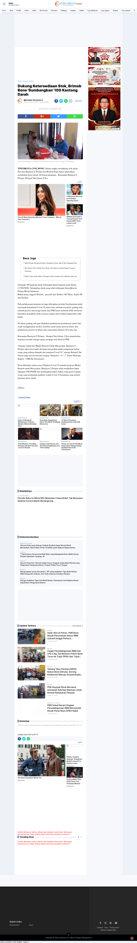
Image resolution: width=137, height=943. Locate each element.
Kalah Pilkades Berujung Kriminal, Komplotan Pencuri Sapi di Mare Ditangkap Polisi (51, 263)
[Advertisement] (68, 30)
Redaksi (100, 927)
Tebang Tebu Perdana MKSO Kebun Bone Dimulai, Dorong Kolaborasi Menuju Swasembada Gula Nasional (64, 672)
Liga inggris (105, 10)
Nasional (54, 10)
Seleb (34, 10)
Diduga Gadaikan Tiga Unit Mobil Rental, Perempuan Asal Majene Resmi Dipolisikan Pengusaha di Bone (49, 581)
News (4, 10)
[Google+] (42, 116)
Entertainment (14, 925)
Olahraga (64, 10)
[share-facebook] (56, 101)
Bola (11, 10)
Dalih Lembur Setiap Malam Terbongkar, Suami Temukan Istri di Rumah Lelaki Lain (51, 276)
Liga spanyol (126, 10)
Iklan (106, 927)
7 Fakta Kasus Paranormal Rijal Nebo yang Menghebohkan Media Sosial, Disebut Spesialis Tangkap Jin (49, 555)
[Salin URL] (71, 101)
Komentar (78, 101)
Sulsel (27, 10)
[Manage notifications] (132, 938)
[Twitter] (58, 116)
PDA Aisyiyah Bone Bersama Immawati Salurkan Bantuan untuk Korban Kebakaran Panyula (64, 690)
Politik (19, 10)
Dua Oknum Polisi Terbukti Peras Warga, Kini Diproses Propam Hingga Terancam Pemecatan (50, 269)
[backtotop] (68, 935)
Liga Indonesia (92, 10)
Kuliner (115, 10)
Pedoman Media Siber (108, 930)
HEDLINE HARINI (54, 703)
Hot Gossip (43, 10)
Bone (50, 630)
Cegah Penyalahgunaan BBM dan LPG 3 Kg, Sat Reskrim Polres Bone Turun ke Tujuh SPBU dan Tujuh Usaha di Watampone (65, 654)
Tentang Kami (114, 927)
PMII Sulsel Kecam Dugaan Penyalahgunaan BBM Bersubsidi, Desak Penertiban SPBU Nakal (64, 708)
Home (20, 81)
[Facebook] (26, 116)
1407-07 (62, 355)
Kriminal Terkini (24, 397)
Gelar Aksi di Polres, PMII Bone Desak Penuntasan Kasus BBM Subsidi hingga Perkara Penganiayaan (63, 636)
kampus (73, 10)
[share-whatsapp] (66, 101)
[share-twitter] (61, 101)
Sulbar (81, 10)
